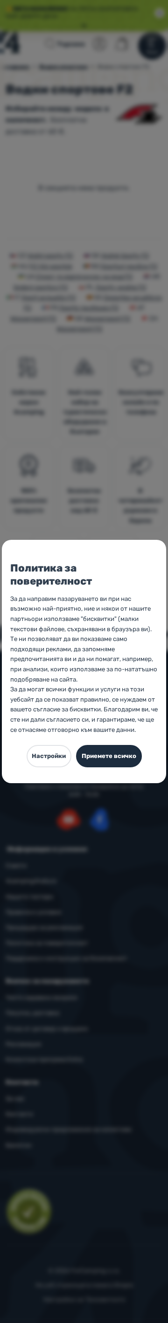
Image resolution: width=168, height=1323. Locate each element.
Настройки (49, 755)
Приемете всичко (109, 755)
